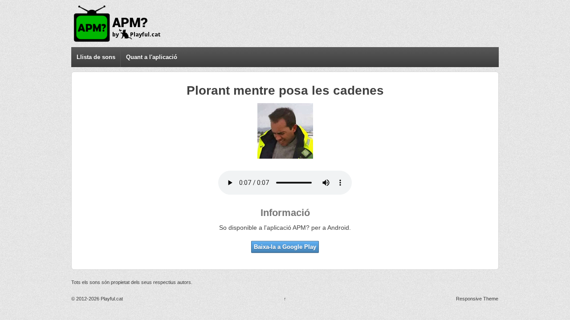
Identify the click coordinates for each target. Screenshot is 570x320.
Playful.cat (111, 298)
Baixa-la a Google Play (285, 247)
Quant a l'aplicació (151, 57)
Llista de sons (96, 57)
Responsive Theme (477, 298)
